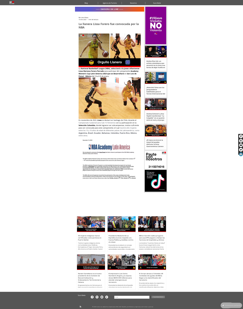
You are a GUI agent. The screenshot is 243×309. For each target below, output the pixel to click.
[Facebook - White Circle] (241, 136)
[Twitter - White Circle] (241, 150)
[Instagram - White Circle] (241, 141)
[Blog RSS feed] (80, 307)
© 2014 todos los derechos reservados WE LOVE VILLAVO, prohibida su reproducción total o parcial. (123, 307)
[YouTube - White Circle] (241, 145)
